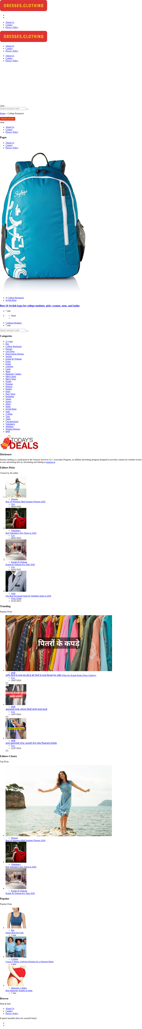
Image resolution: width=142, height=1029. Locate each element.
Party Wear (10, 394)
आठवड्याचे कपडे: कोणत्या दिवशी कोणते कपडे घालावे (26, 709)
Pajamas (9, 384)
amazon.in (50, 462)
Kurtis (8, 364)
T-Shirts (9, 414)
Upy (13, 504)
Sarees (8, 399)
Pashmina (10, 396)
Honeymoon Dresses (15, 354)
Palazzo (9, 386)
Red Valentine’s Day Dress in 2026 (21, 533)
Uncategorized (12, 421)
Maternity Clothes (13, 374)
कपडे (8, 431)
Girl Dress (10, 351)
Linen (8, 369)
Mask (8, 371)
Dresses (9, 349)
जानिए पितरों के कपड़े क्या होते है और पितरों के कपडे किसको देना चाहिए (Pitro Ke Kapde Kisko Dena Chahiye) (51, 675)
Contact (9, 58)
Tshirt (8, 419)
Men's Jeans (11, 376)
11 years (9, 341)
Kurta (8, 361)
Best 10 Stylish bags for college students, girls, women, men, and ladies (40, 305)
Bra (7, 344)
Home (2, 113)
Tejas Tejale (16, 598)
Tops (8, 416)
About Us (10, 56)
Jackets (9, 356)
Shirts (8, 404)
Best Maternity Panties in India (19, 990)
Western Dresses (13, 429)
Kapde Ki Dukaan (14, 359)
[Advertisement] (71, 83)
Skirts (8, 406)
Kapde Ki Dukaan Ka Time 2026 (20, 564)
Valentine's (10, 424)
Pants (8, 391)
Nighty (9, 381)
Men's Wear (11, 379)
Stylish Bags (11, 300)
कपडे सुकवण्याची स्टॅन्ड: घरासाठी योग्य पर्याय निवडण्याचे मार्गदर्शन (31, 743)
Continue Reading (13, 323)
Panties (9, 389)
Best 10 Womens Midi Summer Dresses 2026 (25, 501)
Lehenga (9, 366)
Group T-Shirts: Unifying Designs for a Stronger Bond (29, 961)
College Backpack (16, 298)
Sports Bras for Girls (15, 932)
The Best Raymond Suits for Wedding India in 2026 (28, 596)
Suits (8, 411)
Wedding (9, 426)
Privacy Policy (12, 61)
